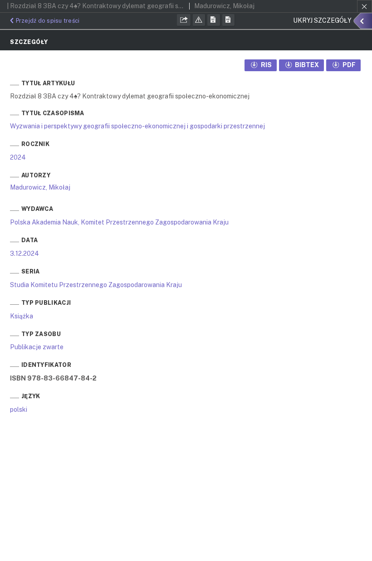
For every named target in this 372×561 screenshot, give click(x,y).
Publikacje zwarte (37, 347)
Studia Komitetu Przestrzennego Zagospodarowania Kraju (96, 284)
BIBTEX (306, 64)
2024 (18, 157)
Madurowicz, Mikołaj (40, 187)
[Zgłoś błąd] (199, 20)
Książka (21, 316)
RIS (265, 64)
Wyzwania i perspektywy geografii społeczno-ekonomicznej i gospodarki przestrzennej (137, 126)
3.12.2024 (24, 253)
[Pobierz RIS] (213, 20)
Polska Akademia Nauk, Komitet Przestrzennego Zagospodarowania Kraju (119, 222)
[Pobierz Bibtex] (228, 20)
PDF (348, 64)
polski (18, 409)
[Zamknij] (364, 6)
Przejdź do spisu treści (47, 20)
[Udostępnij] (183, 20)
